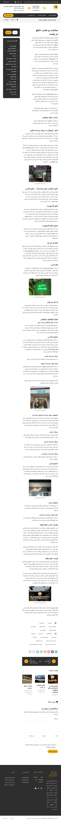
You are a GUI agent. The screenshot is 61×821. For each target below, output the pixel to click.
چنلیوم (44, 366)
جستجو (8, 32)
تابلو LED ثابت (49, 633)
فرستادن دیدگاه (52, 751)
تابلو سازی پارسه (11, 41)
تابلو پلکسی (53, 637)
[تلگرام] (15, 2)
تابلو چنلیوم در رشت (44, 637)
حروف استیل (33, 626)
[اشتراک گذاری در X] (52, 651)
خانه (42, 777)
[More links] (24, 15)
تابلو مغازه (52, 59)
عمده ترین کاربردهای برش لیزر (11, 65)
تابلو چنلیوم (42, 623)
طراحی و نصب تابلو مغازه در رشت (35, 644)
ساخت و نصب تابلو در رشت (50, 644)
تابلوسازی (40, 691)
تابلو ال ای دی (28, 251)
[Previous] (26, 670)
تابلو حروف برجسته (52, 626)
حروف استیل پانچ (52, 630)
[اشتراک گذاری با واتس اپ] (41, 651)
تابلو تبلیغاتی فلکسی (52, 349)
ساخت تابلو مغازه (39, 640)
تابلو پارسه (50, 623)
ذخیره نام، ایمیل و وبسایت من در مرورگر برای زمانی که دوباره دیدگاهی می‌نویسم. (40, 746)
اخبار (36, 779)
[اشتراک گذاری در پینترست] (48, 651)
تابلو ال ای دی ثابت (48, 268)
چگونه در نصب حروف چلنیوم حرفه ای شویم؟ (11, 84)
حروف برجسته (43, 630)
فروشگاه (41, 779)
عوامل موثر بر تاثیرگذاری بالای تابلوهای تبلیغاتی (11, 48)
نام (57, 736)
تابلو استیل (40, 633)
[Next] (23, 670)
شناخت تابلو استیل (11, 58)
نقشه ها (35, 777)
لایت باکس (34, 537)
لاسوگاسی (52, 162)
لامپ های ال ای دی (28, 148)
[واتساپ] (18, 2)
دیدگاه (56, 719)
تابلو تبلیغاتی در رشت (12, 55)
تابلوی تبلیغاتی (42, 626)
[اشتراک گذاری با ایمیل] (33, 651)
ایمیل (44, 736)
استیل (52, 449)
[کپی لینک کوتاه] (30, 651)
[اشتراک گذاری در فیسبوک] (56, 651)
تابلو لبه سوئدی (12, 61)
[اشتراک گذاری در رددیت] (44, 651)
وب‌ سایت (31, 736)
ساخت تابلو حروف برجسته (51, 640)
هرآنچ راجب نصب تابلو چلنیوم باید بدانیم (11, 77)
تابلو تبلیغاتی (50, 94)
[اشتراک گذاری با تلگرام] (37, 651)
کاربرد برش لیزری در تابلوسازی (11, 70)
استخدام (40, 782)
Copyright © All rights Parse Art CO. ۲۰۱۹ (49, 818)
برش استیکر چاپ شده (13, 93)
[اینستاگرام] (21, 2)
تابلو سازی (30, 694)
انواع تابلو (54, 695)
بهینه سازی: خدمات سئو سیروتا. (33, 818)
